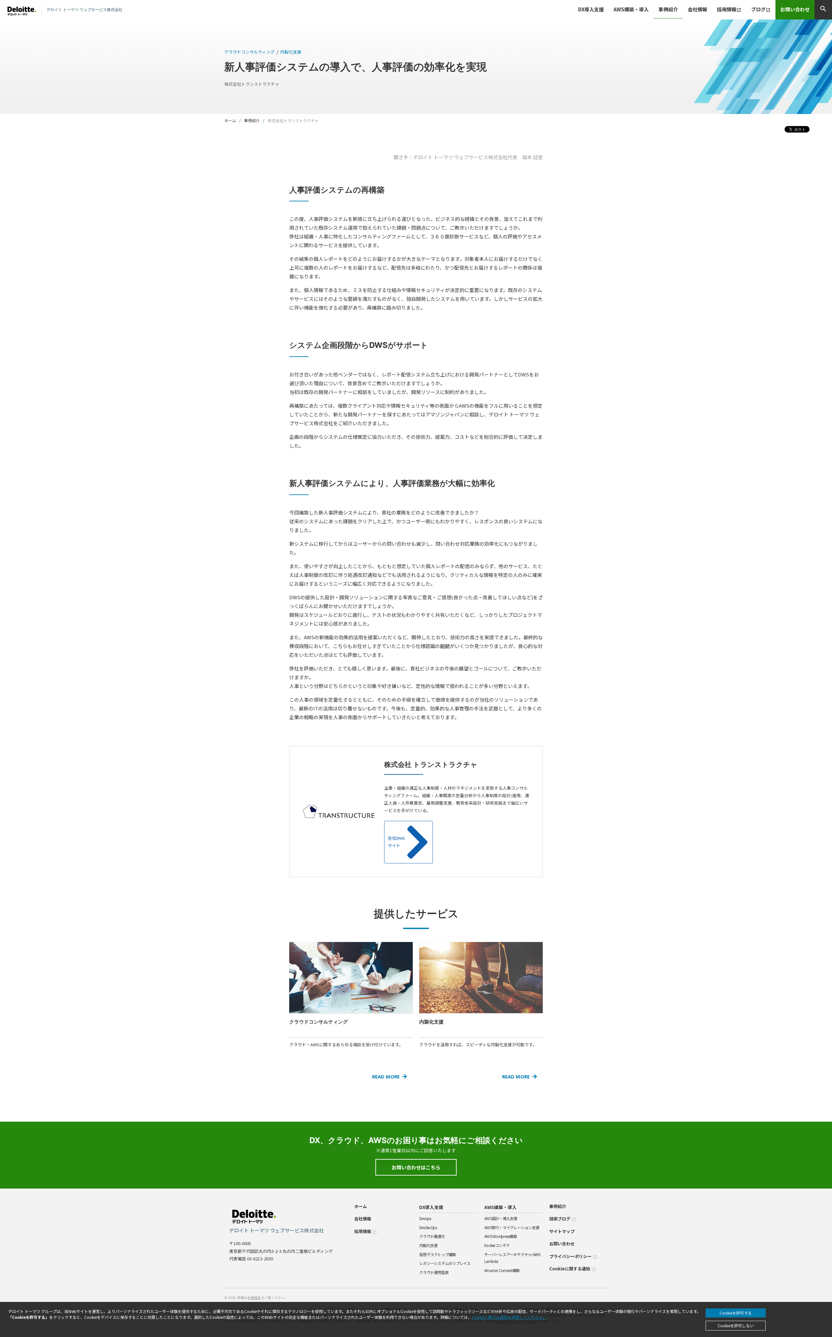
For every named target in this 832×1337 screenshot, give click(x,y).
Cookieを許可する (736, 1313)
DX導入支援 (431, 1207)
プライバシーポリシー (573, 1256)
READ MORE (386, 1076)
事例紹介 (668, 9)
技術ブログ (562, 1219)
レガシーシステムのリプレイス (445, 1263)
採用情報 (729, 9)
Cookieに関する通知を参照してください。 (509, 1317)
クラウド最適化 (432, 1236)
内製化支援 (290, 52)
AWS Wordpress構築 (500, 1236)
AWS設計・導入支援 (500, 1218)
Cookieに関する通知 (572, 1269)
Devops (425, 1218)
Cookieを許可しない (736, 1325)
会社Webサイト (396, 841)
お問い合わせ (795, 9)
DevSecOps (428, 1227)
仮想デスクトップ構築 (437, 1254)
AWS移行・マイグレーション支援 (511, 1227)
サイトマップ (562, 1231)
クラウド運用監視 (433, 1272)
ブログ (761, 9)
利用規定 (254, 1297)
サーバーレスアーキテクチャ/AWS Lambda (512, 1258)
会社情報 (697, 9)
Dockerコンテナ (497, 1245)
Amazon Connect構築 (501, 1270)
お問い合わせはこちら (416, 1167)
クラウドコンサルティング (249, 52)
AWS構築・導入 (500, 1207)
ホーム (230, 120)
